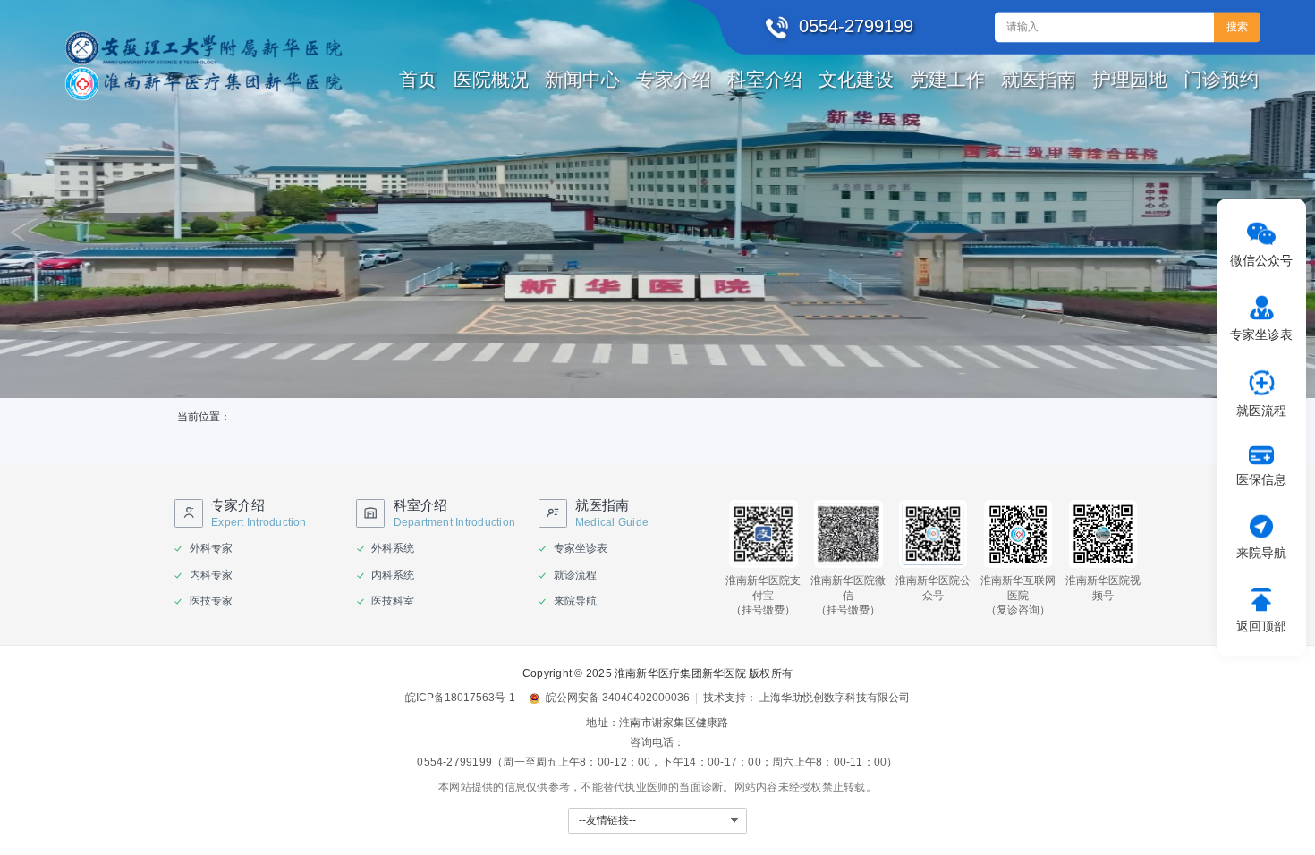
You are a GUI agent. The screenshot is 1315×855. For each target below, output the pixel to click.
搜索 (1237, 27)
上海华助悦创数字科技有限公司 (834, 697)
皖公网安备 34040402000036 (618, 697)
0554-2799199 (454, 762)
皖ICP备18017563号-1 (460, 697)
